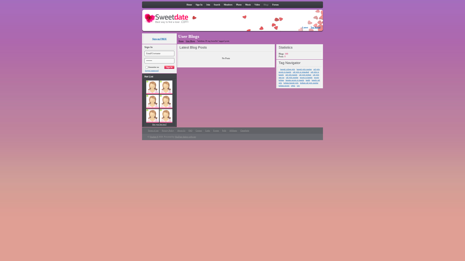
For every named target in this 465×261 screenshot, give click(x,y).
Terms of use (153, 130)
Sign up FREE (159, 39)
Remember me (153, 67)
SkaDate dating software (185, 137)
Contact (199, 130)
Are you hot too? (159, 124)
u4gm (293, 86)
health (308, 80)
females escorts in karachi (295, 80)
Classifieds (244, 130)
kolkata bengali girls (291, 83)
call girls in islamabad (301, 72)
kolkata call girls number (309, 83)
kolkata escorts (284, 86)
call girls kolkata (305, 75)
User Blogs (190, 41)
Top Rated (315, 27)
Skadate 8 (154, 137)
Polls (224, 130)
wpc (298, 86)
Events (216, 130)
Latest (305, 27)
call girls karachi (291, 75)
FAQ (190, 130)
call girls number (292, 77)
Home (181, 41)
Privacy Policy (168, 130)
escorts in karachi (306, 77)
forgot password (152, 70)
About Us (181, 130)
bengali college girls (287, 69)
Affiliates (233, 130)
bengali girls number (304, 69)
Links (207, 130)
